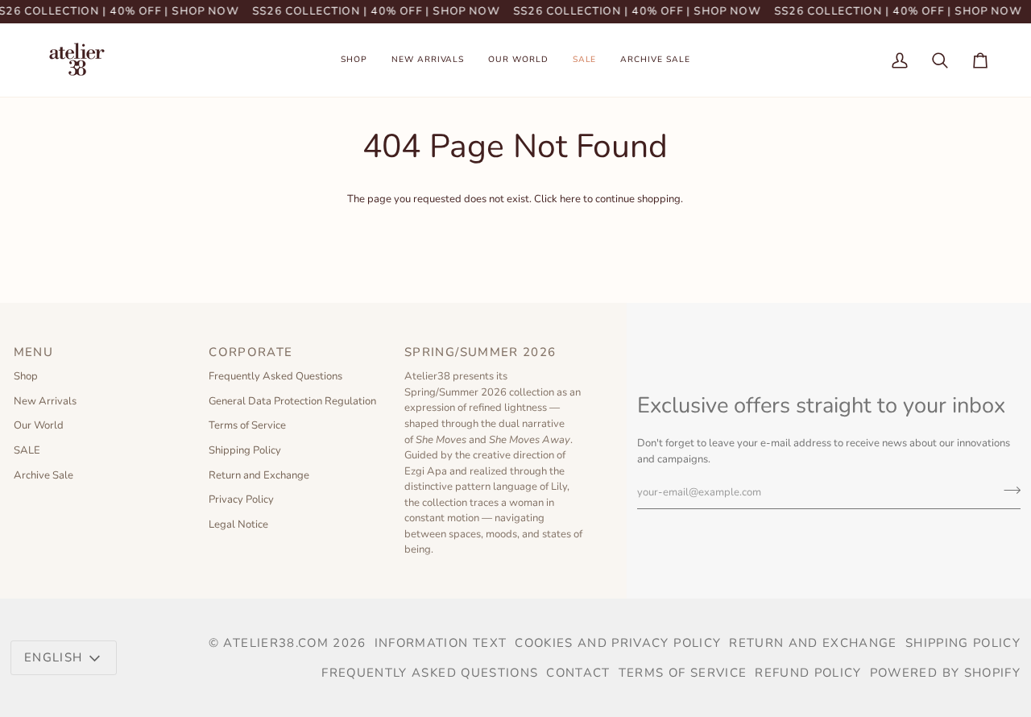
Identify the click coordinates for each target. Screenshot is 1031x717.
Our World (39, 425)
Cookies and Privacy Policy (618, 643)
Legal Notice (238, 524)
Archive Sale (43, 475)
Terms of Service (247, 425)
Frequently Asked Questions (275, 376)
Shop (26, 376)
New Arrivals (45, 401)
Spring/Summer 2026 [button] (482, 352)
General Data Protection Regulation (292, 401)
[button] (354, 60)
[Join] (1007, 490)
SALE (27, 450)
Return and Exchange (259, 475)
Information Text (441, 643)
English (53, 657)
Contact (578, 673)
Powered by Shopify (945, 673)
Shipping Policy (245, 450)
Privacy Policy (241, 499)
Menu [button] (33, 352)
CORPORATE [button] (250, 352)
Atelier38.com (276, 643)
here (570, 199)
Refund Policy (808, 673)
